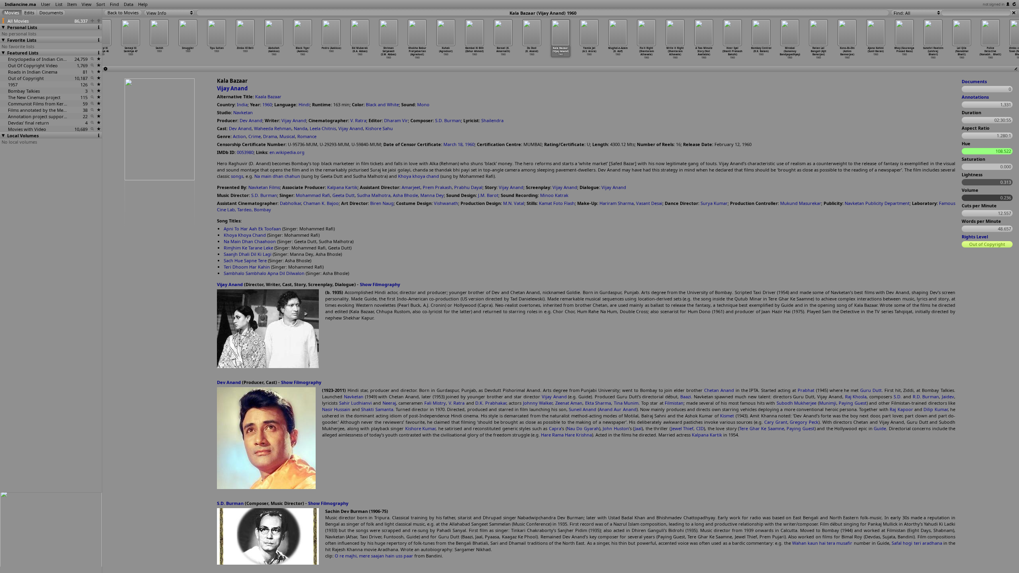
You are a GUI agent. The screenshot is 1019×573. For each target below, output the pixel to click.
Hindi (304, 104)
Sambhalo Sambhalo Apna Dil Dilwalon (264, 273)
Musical (287, 136)
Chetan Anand (719, 390)
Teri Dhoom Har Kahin (247, 267)
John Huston (616, 428)
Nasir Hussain (336, 409)
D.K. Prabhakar (490, 403)
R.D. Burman (926, 397)
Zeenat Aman (569, 403)
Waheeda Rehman (272, 128)
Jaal (638, 428)
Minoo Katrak (554, 195)
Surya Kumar (714, 203)
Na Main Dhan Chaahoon (250, 241)
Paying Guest (853, 403)
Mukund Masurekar (800, 203)
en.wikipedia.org (287, 152)
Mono (423, 104)
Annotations (975, 97)
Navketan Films (264, 187)
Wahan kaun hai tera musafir (822, 543)
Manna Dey (432, 195)
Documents (974, 81)
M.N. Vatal (513, 203)
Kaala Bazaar (268, 96)
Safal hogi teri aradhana (917, 543)
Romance (306, 136)
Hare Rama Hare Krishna (566, 435)
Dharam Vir (396, 120)
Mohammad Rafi (313, 195)
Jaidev (948, 397)
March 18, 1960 (458, 144)
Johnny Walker (538, 403)
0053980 (245, 152)
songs (237, 176)
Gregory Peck (804, 422)
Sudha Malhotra (373, 195)
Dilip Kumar (935, 409)
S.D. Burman (448, 120)
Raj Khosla (856, 397)
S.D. (898, 397)
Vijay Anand (232, 88)
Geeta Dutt (343, 195)
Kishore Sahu (379, 128)
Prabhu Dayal (468, 187)
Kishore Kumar (420, 428)
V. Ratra (358, 120)
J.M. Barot (488, 195)
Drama (270, 136)
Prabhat (806, 390)
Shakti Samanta (377, 409)
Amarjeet (411, 187)
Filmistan (674, 403)
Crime (254, 136)
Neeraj (389, 403)
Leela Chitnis (323, 128)
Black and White (382, 104)
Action (239, 136)
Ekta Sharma (598, 403)
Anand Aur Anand (617, 409)
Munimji (827, 403)
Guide (880, 428)
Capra (555, 428)
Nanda (300, 128)
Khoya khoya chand (418, 176)
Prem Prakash (437, 187)
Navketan (243, 112)
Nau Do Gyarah (583, 428)
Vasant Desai (649, 203)
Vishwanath (446, 203)
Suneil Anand (582, 409)
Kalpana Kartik (342, 187)
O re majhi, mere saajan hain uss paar (374, 556)
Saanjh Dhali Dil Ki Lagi (247, 254)
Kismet (727, 416)
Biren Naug (382, 203)
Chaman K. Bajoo (321, 203)
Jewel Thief (682, 428)
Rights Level (975, 237)
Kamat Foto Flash (557, 203)
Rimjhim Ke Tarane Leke (248, 248)
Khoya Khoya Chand (245, 235)
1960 (267, 104)
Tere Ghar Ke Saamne (761, 428)
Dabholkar (290, 203)
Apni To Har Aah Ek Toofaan (252, 229)
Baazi (685, 397)
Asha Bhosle (405, 195)
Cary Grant (775, 422)
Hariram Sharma (616, 203)
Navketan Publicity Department (877, 203)
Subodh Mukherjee (797, 403)
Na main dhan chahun (277, 176)
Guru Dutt (871, 390)
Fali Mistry (435, 403)
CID (700, 428)
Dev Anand (251, 120)
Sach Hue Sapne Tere (245, 260)
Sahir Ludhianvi (355, 403)
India (242, 104)
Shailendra (492, 120)
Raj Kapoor (901, 409)
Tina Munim (626, 403)
